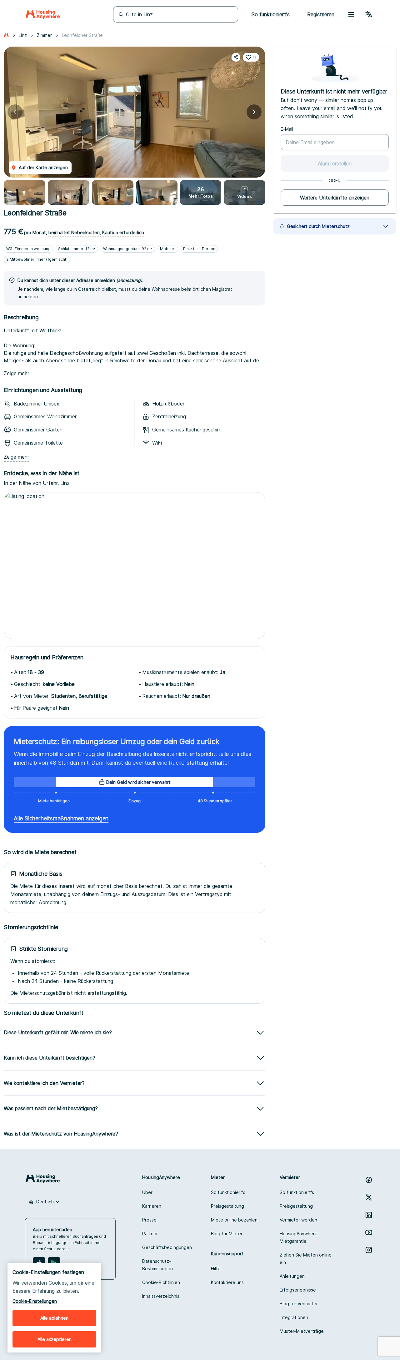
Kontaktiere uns (227, 1282)
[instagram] (368, 1250)
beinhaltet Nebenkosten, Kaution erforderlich (96, 232)
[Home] (42, 14)
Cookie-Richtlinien (161, 1282)
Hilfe (216, 1268)
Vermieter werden (298, 1219)
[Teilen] (236, 57)
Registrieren (320, 14)
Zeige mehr (16, 373)
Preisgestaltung (227, 1206)
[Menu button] (351, 14)
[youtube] (368, 1232)
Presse (149, 1219)
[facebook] (368, 1180)
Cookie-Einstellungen (34, 1301)
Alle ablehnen (54, 1318)
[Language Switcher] (368, 14)
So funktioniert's (228, 1192)
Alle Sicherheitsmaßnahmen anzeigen (61, 818)
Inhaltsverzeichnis (160, 1296)
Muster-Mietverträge (302, 1331)
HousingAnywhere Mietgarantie (299, 1237)
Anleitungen (292, 1276)
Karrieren (151, 1206)
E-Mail (287, 129)
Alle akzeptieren (55, 1339)
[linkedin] (368, 1215)
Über (147, 1192)
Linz (23, 35)
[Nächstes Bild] (254, 111)
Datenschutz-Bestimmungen (157, 1264)
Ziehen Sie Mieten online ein (306, 1258)
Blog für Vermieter (299, 1303)
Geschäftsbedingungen (167, 1247)
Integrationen (294, 1317)
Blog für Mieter (226, 1233)
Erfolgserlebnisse (298, 1289)
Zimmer (44, 35)
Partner (150, 1233)
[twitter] (368, 1197)
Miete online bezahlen (234, 1219)
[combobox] (44, 1202)
